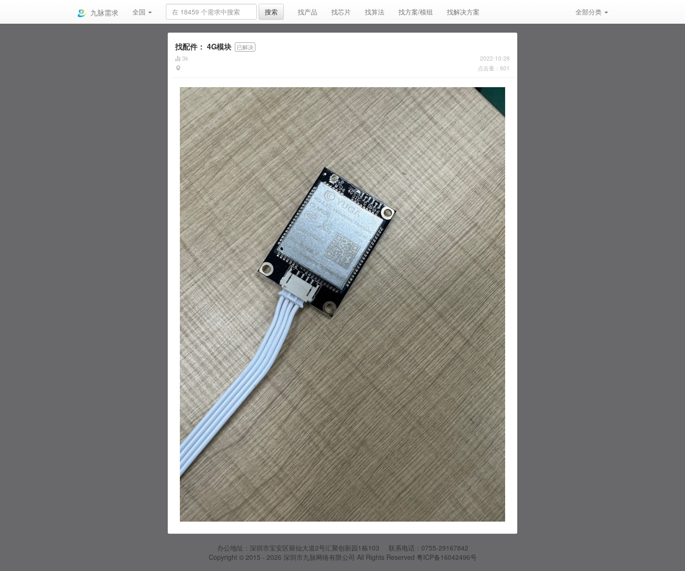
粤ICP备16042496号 (447, 557)
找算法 (374, 11)
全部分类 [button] (589, 11)
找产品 (307, 11)
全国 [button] (139, 11)
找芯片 (341, 11)
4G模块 (203, 46)
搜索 (271, 11)
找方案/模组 (415, 11)
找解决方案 (463, 11)
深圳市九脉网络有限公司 (319, 557)
